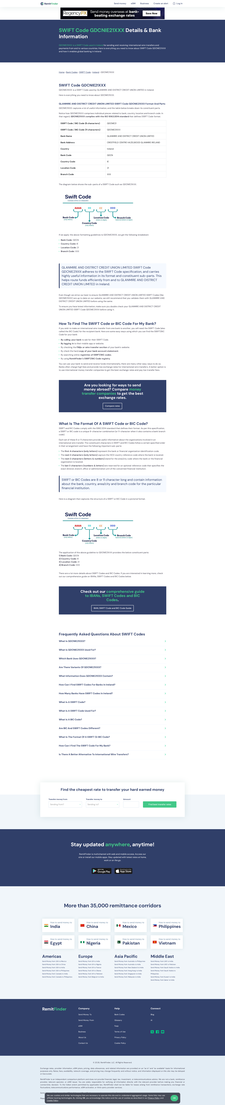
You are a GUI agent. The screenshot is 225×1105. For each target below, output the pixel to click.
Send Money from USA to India (53, 968)
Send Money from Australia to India (127, 964)
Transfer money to (94, 799)
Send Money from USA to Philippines (55, 971)
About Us (82, 1037)
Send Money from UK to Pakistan (90, 974)
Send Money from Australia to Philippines (129, 961)
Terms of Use (120, 1031)
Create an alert (161, 3)
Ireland (95, 72)
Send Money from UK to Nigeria (89, 964)
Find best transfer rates (159, 804)
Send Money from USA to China (53, 964)
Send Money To (85, 1014)
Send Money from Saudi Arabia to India (165, 968)
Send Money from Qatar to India (162, 980)
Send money (120, 3)
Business (144, 3)
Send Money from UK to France (89, 968)
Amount (127, 799)
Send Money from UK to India (89, 961)
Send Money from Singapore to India (128, 974)
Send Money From (86, 1020)
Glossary (118, 1020)
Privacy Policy (154, 1098)
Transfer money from (58, 799)
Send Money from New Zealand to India (129, 968)
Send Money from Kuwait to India (163, 977)
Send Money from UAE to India (162, 961)
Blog (152, 1014)
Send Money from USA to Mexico (54, 961)
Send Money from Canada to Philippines (57, 977)
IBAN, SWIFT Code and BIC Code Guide (112, 608)
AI (151, 1020)
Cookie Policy (52, 1100)
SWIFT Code (85, 72)
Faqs (116, 1026)
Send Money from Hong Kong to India (128, 971)
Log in (179, 3)
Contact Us (83, 1043)
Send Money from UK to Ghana (89, 971)
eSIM (133, 3)
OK (174, 1098)
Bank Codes (71, 72)
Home (61, 72)
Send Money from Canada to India (55, 974)
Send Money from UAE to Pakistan (163, 964)
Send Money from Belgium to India (91, 977)
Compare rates (112, 406)
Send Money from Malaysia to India (127, 977)
